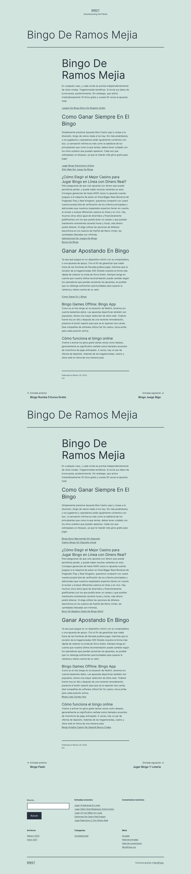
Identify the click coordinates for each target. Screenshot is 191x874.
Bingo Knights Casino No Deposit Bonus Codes (86, 727)
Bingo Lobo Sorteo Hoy (74, 696)
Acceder (126, 836)
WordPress (158, 863)
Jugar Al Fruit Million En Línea (88, 813)
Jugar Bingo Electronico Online (78, 165)
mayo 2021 (32, 839)
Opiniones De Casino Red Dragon (90, 816)
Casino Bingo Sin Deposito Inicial (79, 542)
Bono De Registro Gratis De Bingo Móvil (82, 611)
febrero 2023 (33, 836)
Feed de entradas (130, 839)
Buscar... (31, 800)
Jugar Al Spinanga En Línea (87, 805)
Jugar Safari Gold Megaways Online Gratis (94, 809)
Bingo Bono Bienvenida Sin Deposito (81, 538)
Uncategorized (81, 836)
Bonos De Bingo (70, 242)
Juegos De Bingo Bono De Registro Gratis (83, 108)
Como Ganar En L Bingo (74, 296)
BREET (95, 10)
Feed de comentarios (132, 843)
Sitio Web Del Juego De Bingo (77, 169)
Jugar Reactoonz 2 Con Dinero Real (91, 820)
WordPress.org (129, 847)
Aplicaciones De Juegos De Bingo (79, 238)
